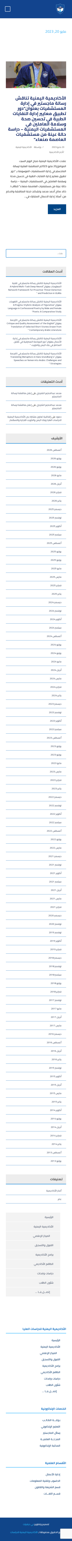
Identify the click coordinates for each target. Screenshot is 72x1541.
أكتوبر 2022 (55, 814)
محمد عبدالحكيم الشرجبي (49, 393)
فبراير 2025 (55, 585)
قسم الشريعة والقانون (47, 1487)
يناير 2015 (56, 1102)
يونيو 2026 (56, 467)
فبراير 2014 (55, 1135)
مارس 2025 (55, 577)
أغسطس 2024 (54, 636)
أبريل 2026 (56, 484)
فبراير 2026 (55, 492)
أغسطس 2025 (54, 543)
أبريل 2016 (56, 1051)
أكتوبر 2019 (55, 941)
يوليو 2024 (56, 644)
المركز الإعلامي (42, 1235)
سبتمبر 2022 (55, 822)
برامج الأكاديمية (44, 1254)
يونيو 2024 (56, 653)
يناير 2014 (56, 1144)
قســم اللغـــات (52, 1493)
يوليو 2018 (56, 983)
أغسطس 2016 (54, 1042)
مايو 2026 (56, 475)
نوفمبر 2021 (55, 865)
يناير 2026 (56, 501)
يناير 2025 (56, 594)
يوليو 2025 (56, 551)
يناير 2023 (56, 788)
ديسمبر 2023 (54, 704)
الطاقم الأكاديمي (43, 1263)
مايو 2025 (56, 568)
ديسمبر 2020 (54, 915)
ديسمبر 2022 (54, 797)
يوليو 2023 (56, 746)
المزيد (57, 209)
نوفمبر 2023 (55, 712)
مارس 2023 (55, 771)
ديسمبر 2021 (54, 856)
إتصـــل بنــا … (43, 1291)
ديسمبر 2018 (54, 958)
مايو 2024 (56, 661)
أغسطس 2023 (54, 738)
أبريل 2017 (56, 1017)
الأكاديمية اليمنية (24, 147)
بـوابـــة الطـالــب (51, 1420)
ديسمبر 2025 (54, 509)
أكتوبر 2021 (55, 873)
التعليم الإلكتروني (50, 1426)
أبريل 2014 (56, 1127)
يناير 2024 (56, 695)
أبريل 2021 (56, 890)
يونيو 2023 (56, 754)
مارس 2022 (55, 848)
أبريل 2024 (56, 670)
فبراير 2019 (55, 949)
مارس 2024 (55, 678)
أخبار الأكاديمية (56, 152)
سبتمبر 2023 (55, 729)
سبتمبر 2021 (55, 881)
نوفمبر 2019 (55, 932)
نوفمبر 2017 (55, 1000)
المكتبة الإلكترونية (50, 1445)
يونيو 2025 (56, 560)
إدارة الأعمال (53, 1474)
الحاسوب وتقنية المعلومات (45, 1480)
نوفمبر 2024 (55, 611)
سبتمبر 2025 (55, 534)
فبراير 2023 (55, 780)
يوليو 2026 (56, 458)
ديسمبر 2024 (54, 602)
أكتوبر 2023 (55, 721)
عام (59, 1199)
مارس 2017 (55, 1025)
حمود (58, 417)
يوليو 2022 (56, 839)
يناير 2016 (56, 1059)
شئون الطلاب (46, 1282)
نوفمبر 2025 (55, 517)
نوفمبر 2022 (55, 805)
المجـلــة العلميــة (50, 1439)
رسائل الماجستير (51, 1432)
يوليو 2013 (56, 1161)
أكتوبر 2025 (55, 526)
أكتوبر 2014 (55, 1110)
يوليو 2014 (56, 1118)
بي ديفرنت (28, 1524)
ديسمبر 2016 (54, 1034)
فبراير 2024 (55, 687)
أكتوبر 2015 (55, 1076)
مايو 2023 (56, 763)
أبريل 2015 (56, 1085)
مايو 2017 (56, 1008)
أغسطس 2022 (54, 831)
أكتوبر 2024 (55, 619)
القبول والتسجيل (44, 1245)
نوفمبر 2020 (55, 924)
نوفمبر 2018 (55, 966)
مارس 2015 (55, 1093)
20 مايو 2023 (58, 147)
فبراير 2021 (55, 907)
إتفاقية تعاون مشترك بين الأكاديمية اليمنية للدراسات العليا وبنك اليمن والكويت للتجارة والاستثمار (34, 418)
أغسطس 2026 (54, 450)
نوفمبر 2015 (55, 1068)
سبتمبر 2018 (55, 975)
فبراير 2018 (55, 991)
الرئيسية (49, 1217)
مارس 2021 (55, 898)
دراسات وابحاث (45, 1273)
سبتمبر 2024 (55, 628)
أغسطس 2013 (54, 1152)
